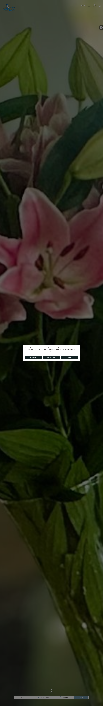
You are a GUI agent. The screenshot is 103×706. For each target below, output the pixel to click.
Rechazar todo (51, 357)
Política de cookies (51, 353)
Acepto (70, 357)
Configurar (33, 357)
